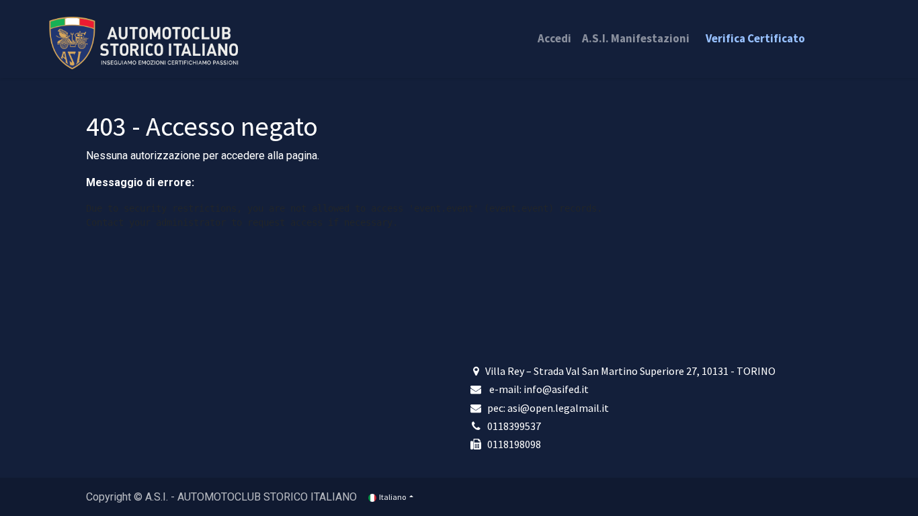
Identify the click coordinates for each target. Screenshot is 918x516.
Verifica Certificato (755, 38)
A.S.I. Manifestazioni (636, 38)
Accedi (554, 38)
